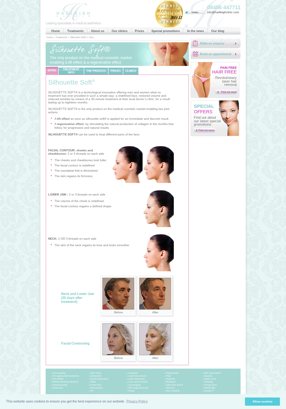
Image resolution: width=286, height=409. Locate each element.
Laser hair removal (137, 376)
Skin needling (172, 391)
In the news (195, 31)
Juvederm (133, 373)
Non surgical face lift (138, 388)
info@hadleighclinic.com (223, 12)
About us (97, 31)
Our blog (217, 31)
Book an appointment (215, 54)
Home (55, 31)
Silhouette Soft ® (174, 385)
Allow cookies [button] (263, 401)
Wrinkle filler (209, 388)
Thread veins (210, 385)
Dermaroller (95, 376)
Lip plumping (134, 385)
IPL (92, 391)
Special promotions (165, 31)
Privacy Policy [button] (137, 401)
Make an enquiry (212, 43)
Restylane (171, 382)
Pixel (168, 376)
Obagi (131, 391)
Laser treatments (136, 379)
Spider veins (210, 379)
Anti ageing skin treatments (66, 376)
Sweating (208, 382)
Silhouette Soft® (78, 37)
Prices (139, 31)
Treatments (75, 31)
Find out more (229, 92)
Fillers (93, 382)
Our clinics (120, 31)
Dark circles (95, 373)
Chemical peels (60, 385)
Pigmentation (172, 373)
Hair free (224, 70)
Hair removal (96, 388)
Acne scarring (59, 373)
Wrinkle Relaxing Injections (65, 382)
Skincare (170, 388)
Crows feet (58, 388)
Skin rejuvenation (212, 373)
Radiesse (170, 379)
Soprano (208, 376)
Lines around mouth (138, 382)
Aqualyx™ (209, 391)
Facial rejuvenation (99, 379)
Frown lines (95, 385)
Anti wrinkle (58, 379)
